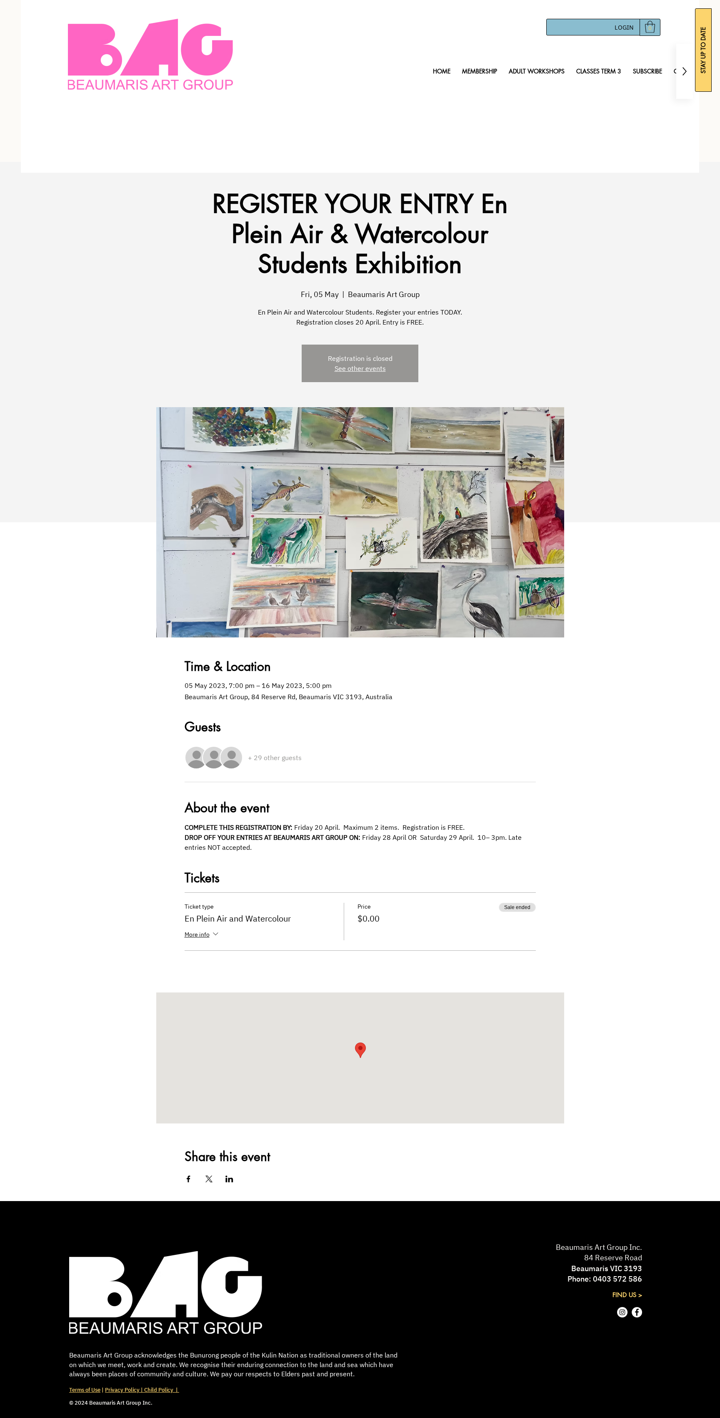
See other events (360, 368)
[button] (650, 27)
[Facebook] (637, 1312)
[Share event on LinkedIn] (229, 1179)
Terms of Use (84, 1389)
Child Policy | (161, 1389)
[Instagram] (622, 1312)
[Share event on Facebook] (188, 1179)
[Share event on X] (209, 1179)
